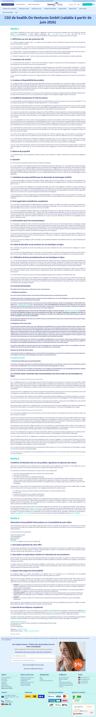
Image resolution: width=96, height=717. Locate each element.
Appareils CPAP (62, 8)
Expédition (4, 683)
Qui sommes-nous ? (64, 677)
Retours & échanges (6, 686)
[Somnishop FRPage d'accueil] (54, 5)
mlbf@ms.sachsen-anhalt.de (31, 631)
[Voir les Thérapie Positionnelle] (56, 8)
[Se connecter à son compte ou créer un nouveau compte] (94, 4)
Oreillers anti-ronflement (27, 682)
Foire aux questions (6, 677)
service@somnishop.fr (52, 612)
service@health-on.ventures (22, 513)
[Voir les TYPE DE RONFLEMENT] (25, 4)
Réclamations (5, 685)
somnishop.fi (84, 681)
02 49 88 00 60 (14, 541)
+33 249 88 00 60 (9, 702)
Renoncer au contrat (71, 311)
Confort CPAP (82, 8)
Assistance (4, 679)
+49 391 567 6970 (22, 629)
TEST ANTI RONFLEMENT (8, 4)
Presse (41, 679)
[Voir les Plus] (18, 12)
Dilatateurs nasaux (24, 8)
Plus (16, 12)
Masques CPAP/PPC (25, 685)
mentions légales (75, 513)
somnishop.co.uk (85, 679)
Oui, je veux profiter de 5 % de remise (33, 665)
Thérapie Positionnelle (50, 8)
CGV (60, 680)
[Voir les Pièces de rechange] (13, 12)
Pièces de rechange (8, 12)
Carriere (61, 686)
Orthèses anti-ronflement (9, 8)
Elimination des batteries (46, 680)
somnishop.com (85, 677)
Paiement (3, 682)
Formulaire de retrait (17, 358)
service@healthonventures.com (19, 36)
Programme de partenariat (66, 685)
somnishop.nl (84, 683)
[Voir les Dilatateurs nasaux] (29, 8)
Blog (41, 677)
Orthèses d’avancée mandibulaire (25, 679)
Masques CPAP (72, 8)
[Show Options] (54, 660)
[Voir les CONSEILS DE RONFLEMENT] (40, 4)
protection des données (35, 508)
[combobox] (33, 660)
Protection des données (65, 682)
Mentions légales (63, 679)
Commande (4, 680)
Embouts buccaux (36, 8)
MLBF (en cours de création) (18, 621)
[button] (87, 4)
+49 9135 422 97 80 (60, 34)
